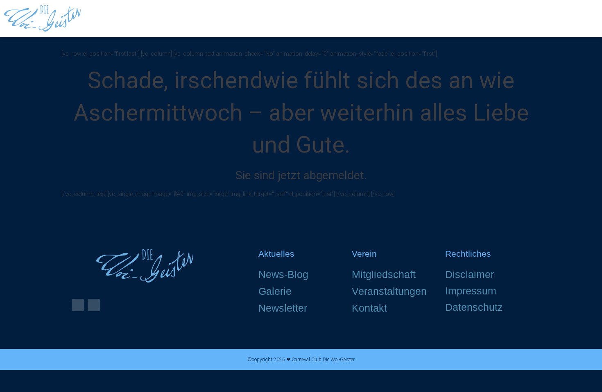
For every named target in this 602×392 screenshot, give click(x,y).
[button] (590, 18)
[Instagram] (94, 305)
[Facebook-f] (78, 305)
